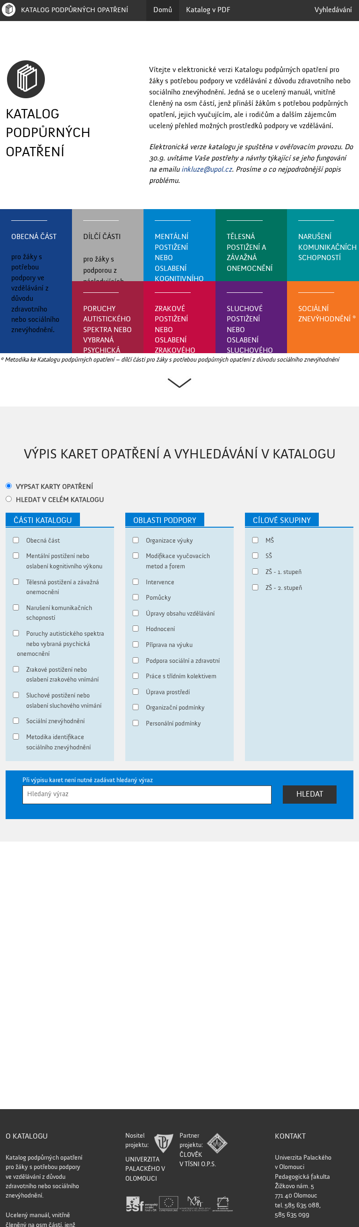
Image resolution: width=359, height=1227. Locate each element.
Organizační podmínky (175, 707)
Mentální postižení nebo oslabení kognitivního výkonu (179, 257)
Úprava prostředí (168, 692)
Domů (162, 10)
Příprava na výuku (169, 645)
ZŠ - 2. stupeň (284, 588)
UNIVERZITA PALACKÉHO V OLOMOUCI (145, 1169)
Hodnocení (160, 629)
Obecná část (35, 283)
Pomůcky (158, 598)
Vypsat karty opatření (54, 487)
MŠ (270, 540)
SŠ (269, 556)
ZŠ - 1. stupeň (284, 572)
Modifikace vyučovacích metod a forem (178, 561)
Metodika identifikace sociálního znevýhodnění (58, 742)
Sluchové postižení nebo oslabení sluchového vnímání (250, 329)
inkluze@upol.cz (206, 170)
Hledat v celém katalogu (60, 500)
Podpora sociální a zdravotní (183, 661)
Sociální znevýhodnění (327, 314)
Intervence (160, 582)
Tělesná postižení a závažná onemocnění (250, 252)
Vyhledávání (333, 10)
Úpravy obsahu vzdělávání (180, 613)
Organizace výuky (169, 540)
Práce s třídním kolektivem (181, 676)
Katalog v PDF (208, 10)
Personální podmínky (173, 723)
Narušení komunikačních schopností (327, 247)
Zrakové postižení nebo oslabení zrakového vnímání (175, 329)
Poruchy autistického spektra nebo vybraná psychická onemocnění (107, 329)
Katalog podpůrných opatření (73, 10)
